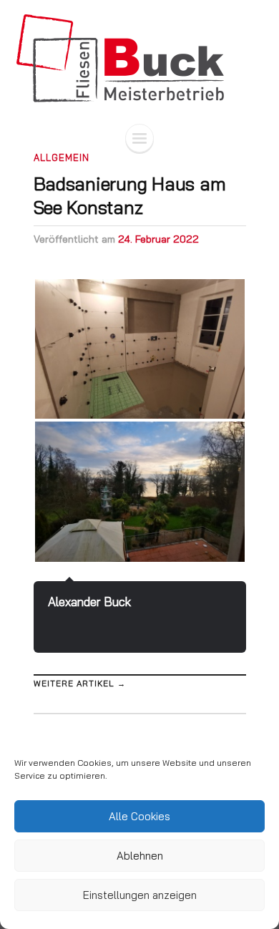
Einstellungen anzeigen (140, 895)
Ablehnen (140, 855)
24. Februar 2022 (158, 239)
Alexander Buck (89, 601)
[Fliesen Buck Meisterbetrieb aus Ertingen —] (139, 58)
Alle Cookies (139, 816)
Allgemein (61, 157)
